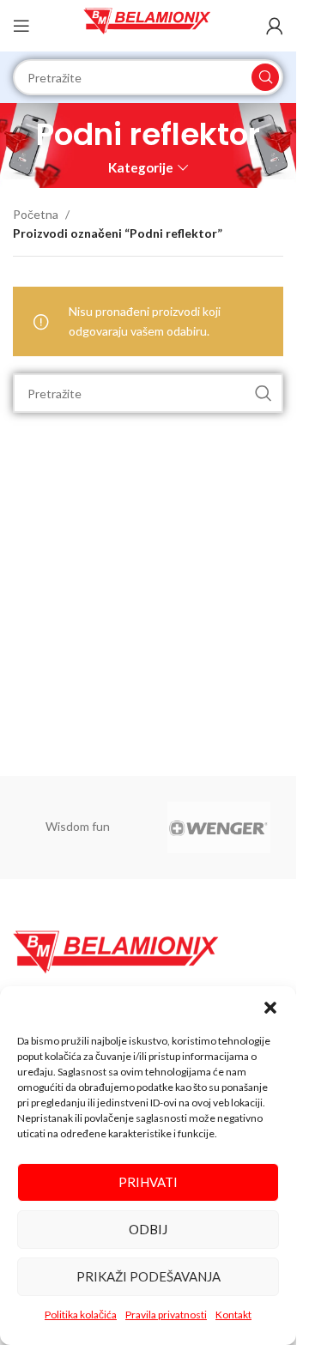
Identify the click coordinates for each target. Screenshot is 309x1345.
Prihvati (148, 1182)
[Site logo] (148, 24)
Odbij (148, 1229)
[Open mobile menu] (21, 26)
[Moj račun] (275, 26)
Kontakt (233, 1314)
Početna (35, 214)
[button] (270, 1007)
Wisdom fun (77, 826)
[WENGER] (219, 827)
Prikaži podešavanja (148, 1276)
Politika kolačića (81, 1314)
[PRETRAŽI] (265, 77)
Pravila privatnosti (166, 1314)
